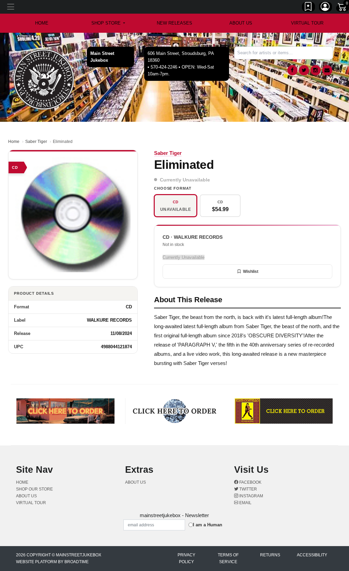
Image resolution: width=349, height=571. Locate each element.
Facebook (249, 482)
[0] (342, 8)
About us (240, 23)
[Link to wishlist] (308, 8)
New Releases (174, 23)
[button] (108, 23)
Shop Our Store (34, 489)
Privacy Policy (186, 558)
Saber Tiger (36, 141)
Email (245, 502)
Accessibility (312, 555)
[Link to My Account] (325, 8)
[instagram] (315, 70)
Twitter (247, 489)
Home (13, 141)
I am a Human (207, 524)
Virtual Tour (307, 23)
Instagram (250, 496)
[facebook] (292, 70)
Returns (270, 555)
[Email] (327, 70)
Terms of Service (228, 558)
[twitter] (304, 70)
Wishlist (250, 271)
